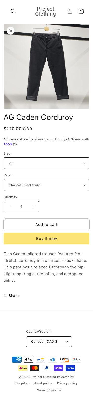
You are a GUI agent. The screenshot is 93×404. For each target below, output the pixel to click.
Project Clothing (44, 377)
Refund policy (42, 383)
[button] (12, 11)
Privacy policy (67, 383)
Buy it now (46, 238)
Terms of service (49, 390)
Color (8, 175)
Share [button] (14, 295)
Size (7, 153)
